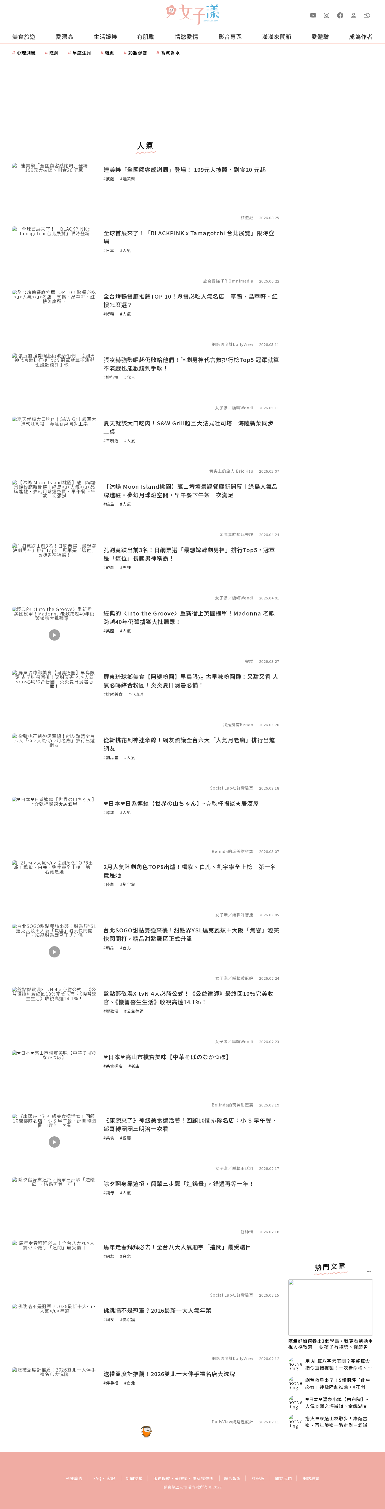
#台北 (125, 947)
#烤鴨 (108, 314)
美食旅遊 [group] (24, 36)
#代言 (129, 377)
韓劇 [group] (110, 52)
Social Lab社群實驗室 (231, 788)
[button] (367, 15)
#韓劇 (108, 567)
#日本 (108, 250)
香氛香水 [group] (170, 52)
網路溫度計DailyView (232, 344)
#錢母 (108, 1192)
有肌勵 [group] (146, 36)
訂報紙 (258, 1478)
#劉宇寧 (127, 884)
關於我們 (283, 1478)
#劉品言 (111, 757)
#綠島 (108, 504)
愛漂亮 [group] (65, 36)
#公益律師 (134, 1011)
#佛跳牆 (127, 1319)
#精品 (108, 947)
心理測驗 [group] (26, 52)
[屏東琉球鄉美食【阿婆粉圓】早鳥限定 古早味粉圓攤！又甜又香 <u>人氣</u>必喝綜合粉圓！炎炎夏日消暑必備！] (54, 698)
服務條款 (161, 1478)
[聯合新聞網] (171, 12)
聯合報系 (232, 1478)
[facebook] (340, 15)
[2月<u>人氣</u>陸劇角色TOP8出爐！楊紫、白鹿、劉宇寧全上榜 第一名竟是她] (54, 888)
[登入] (353, 15)
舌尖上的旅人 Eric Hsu (231, 471)
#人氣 (125, 250)
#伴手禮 (111, 1383)
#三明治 (111, 440)
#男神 (125, 567)
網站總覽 (311, 1478)
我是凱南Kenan (238, 724)
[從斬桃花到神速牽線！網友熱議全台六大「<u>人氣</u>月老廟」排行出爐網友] (54, 762)
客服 (111, 1478)
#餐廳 (125, 1138)
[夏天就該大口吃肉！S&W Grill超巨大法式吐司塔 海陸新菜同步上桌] (54, 445)
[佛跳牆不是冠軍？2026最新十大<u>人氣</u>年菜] (54, 1332)
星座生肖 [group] (82, 52)
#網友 (108, 1256)
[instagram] (326, 15)
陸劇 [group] (54, 52)
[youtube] (313, 15)
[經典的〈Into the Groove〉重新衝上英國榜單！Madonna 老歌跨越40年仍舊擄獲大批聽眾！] (54, 635)
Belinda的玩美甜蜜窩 (232, 851)
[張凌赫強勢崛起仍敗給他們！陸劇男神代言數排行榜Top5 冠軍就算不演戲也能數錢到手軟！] (54, 381)
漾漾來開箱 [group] (277, 36)
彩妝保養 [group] (137, 52)
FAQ (97, 1478)
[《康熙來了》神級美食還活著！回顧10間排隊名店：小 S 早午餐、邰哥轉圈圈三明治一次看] (54, 1142)
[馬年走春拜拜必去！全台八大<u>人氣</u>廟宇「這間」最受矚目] (54, 1269)
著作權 (180, 1478)
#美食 (108, 1138)
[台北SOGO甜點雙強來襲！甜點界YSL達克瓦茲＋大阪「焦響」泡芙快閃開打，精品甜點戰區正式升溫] (54, 952)
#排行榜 (111, 377)
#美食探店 (113, 1066)
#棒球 (108, 812)
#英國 (108, 631)
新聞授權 (134, 1478)
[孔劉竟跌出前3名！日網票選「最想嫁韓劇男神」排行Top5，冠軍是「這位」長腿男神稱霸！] (54, 571)
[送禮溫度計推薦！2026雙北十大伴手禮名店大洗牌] (54, 1395)
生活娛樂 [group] (105, 36)
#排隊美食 (113, 694)
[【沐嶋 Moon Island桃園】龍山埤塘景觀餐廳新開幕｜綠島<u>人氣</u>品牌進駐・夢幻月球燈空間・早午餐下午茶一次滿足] (54, 508)
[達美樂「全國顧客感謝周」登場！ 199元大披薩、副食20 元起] (54, 191)
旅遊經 (247, 217)
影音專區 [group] (230, 36)
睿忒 (249, 661)
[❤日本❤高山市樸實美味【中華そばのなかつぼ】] (54, 1078)
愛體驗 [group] (320, 36)
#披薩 (108, 178)
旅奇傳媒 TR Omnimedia (228, 281)
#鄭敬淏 (111, 1011)
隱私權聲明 (203, 1478)
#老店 (134, 1066)
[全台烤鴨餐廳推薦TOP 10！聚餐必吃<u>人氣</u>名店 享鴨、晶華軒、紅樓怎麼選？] (54, 318)
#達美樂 (127, 178)
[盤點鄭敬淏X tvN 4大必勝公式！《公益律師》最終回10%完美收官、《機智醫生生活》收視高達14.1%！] (54, 1015)
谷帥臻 (247, 1231)
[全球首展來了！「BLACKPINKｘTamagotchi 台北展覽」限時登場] (54, 254)
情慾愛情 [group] (186, 36)
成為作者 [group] (361, 36)
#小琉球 (136, 694)
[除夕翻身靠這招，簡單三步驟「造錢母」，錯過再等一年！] (54, 1205)
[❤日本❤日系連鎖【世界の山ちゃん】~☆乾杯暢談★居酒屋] (54, 825)
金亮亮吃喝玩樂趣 (236, 534)
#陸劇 (108, 884)
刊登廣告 (74, 1478)
